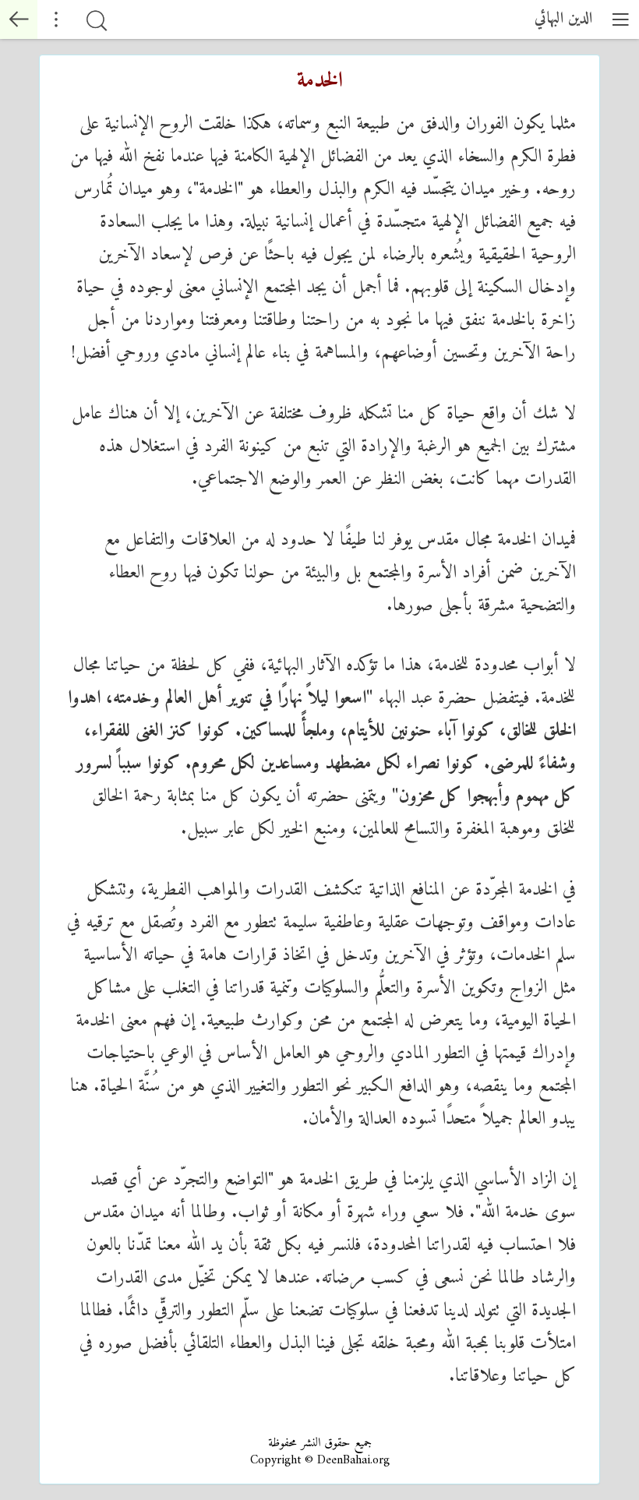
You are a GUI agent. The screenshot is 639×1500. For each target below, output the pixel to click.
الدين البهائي (563, 19)
